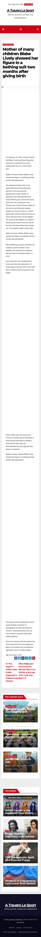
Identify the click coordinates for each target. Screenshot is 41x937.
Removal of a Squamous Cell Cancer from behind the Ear (20, 883)
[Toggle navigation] (21, 29)
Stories (8, 807)
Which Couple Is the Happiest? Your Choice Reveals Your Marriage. (19, 813)
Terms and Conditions (10, 932)
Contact (19, 927)
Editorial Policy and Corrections (28, 932)
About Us (12, 927)
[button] (38, 29)
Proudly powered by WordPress (13, 919)
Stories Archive (8, 44)
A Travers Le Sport (20, 10)
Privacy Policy (27, 927)
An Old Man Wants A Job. (18, 760)
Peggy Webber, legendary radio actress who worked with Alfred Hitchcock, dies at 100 (20, 837)
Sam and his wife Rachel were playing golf (20, 710)
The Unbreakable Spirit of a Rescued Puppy (19, 859)
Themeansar (20, 922)
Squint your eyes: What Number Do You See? (19, 735)
